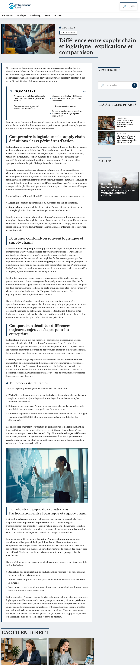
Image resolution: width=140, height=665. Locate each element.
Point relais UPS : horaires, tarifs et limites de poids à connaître (125, 124)
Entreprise (68, 33)
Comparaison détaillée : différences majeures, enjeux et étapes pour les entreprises (67, 98)
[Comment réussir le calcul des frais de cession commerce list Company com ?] (106, 138)
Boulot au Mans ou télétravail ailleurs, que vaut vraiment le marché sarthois (118, 191)
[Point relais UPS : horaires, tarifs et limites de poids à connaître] (106, 123)
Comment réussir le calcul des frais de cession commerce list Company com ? (127, 139)
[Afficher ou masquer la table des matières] (60, 91)
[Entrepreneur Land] (19, 6)
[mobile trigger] (5, 6)
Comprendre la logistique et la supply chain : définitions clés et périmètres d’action (29, 98)
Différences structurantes (65, 106)
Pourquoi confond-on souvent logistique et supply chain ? (26, 107)
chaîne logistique (46, 169)
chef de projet (43, 291)
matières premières (52, 182)
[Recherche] (124, 6)
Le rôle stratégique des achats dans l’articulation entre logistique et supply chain (66, 113)
